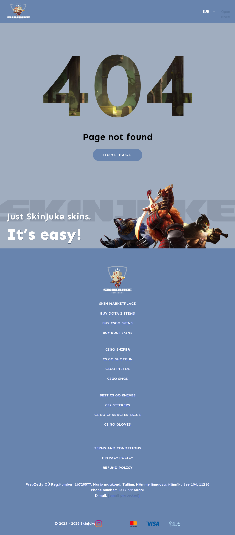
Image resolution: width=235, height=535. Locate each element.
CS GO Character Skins (117, 415)
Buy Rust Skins (117, 332)
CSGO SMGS (117, 378)
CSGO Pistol (117, 369)
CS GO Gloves (117, 424)
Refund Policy (117, 467)
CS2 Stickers (117, 405)
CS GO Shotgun (118, 359)
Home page (117, 155)
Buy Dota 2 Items (117, 313)
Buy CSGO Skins (117, 323)
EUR (206, 11)
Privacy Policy (117, 457)
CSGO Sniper (117, 349)
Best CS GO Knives (118, 395)
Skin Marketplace (117, 303)
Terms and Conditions (117, 448)
